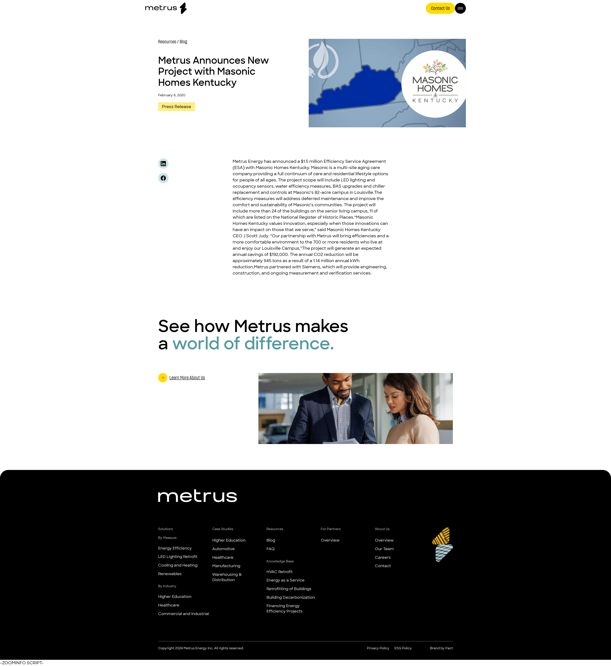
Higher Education (174, 596)
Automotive (223, 548)
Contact (383, 565)
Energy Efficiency (175, 548)
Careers (383, 557)
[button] (184, 529)
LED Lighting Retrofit (177, 556)
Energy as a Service (286, 580)
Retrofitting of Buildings (289, 588)
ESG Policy (403, 648)
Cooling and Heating (177, 565)
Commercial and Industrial (183, 613)
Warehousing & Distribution (227, 577)
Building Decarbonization (291, 597)
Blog (271, 540)
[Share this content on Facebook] (163, 178)
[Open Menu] (460, 8)
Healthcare (168, 605)
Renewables (170, 573)
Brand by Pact (441, 648)
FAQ (271, 548)
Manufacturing (226, 565)
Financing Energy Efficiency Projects (285, 608)
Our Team (384, 548)
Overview (330, 540)
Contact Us (440, 8)
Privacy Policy (378, 648)
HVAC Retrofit (280, 571)
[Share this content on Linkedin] (163, 163)
